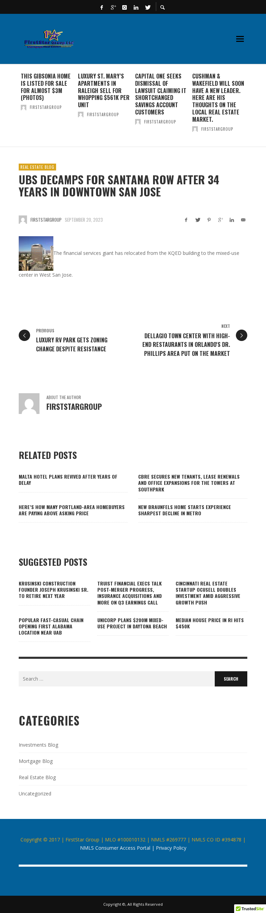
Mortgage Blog (36, 761)
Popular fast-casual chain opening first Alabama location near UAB (51, 626)
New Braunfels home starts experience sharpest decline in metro (184, 510)
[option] (47, 105)
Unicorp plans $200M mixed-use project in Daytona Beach (132, 623)
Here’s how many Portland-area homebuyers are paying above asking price (72, 510)
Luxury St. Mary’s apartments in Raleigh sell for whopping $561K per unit (104, 90)
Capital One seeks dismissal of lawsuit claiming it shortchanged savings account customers (160, 94)
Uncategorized (35, 793)
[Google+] (113, 7)
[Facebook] (102, 7)
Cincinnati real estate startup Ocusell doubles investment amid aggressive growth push (208, 593)
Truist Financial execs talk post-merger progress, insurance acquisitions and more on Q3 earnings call (129, 593)
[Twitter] (147, 7)
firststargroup (46, 107)
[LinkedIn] (136, 7)
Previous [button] (13, 108)
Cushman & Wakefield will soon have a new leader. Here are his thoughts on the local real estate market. (218, 97)
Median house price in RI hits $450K (210, 623)
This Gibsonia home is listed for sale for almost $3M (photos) (46, 87)
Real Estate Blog (37, 167)
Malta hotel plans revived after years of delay (68, 479)
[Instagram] (124, 7)
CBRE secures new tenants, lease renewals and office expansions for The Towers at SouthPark (189, 482)
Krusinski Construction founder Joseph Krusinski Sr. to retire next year (53, 589)
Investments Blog (38, 744)
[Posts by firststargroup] (23, 107)
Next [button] (252, 108)
